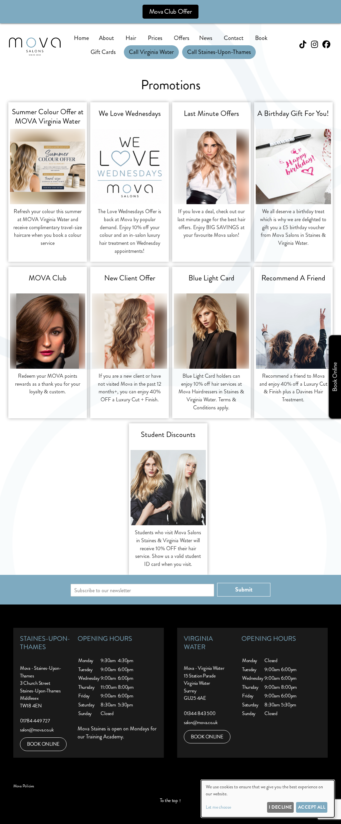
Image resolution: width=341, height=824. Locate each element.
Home (81, 38)
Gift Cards (103, 52)
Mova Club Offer (170, 11)
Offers (181, 38)
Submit (243, 589)
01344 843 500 (199, 713)
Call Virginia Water (151, 52)
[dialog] (267, 798)
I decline (280, 807)
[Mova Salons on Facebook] (326, 44)
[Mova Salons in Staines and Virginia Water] (35, 53)
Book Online (334, 376)
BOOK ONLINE (43, 744)
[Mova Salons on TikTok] (303, 44)
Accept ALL (312, 807)
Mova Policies (23, 786)
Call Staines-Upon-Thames (219, 52)
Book (261, 38)
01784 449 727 (35, 720)
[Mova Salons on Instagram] (314, 44)
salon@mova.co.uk (37, 729)
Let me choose (218, 807)
